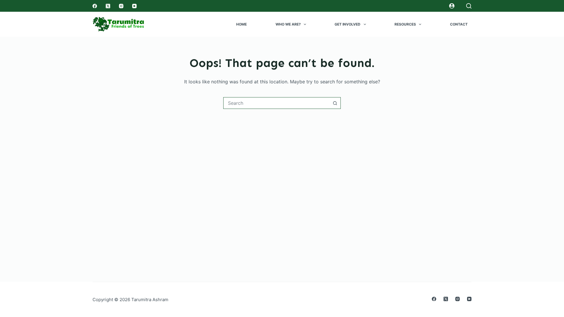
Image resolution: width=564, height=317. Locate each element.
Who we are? (288, 24)
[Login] (451, 6)
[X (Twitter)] (108, 6)
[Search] (468, 6)
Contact (459, 24)
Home (241, 24)
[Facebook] (95, 6)
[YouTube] (134, 6)
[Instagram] (121, 6)
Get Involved (347, 24)
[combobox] (276, 103)
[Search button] (334, 103)
